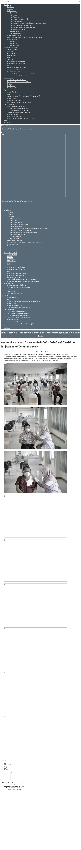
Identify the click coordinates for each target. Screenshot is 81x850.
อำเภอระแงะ (13, 41)
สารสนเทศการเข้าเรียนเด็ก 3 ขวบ (16, 61)
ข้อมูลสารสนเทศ (8, 78)
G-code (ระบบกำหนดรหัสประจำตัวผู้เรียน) (18, 112)
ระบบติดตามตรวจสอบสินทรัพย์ (15, 69)
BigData (9, 84)
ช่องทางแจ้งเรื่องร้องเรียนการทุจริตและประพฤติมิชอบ (22, 74)
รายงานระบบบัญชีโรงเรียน (14, 116)
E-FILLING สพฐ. (11, 55)
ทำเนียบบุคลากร (11, 11)
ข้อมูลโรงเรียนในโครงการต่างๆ (16, 88)
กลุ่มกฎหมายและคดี (15, 33)
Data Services (11, 86)
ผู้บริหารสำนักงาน (15, 13)
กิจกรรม (44, 351)
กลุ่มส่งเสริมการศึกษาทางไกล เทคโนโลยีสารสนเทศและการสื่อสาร (28, 23)
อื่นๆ (48, 351)
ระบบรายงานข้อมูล (9, 104)
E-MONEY (10, 51)
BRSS (9, 65)
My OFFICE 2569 (12, 49)
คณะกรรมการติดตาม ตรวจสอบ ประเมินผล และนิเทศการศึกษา (24, 37)
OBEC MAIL (10, 59)
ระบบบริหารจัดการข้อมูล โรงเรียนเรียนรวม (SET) (20, 118)
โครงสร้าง (10, 9)
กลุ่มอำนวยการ (14, 15)
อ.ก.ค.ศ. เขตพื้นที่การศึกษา (14, 35)
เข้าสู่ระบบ (7, 122)
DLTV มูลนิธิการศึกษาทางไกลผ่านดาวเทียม (19, 102)
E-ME (8, 57)
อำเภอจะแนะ (13, 43)
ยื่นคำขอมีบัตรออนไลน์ (13, 71)
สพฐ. (8, 94)
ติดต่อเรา (6, 120)
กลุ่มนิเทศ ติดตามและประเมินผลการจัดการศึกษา (23, 27)
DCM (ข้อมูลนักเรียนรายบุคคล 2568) (17, 106)
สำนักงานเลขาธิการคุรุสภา (14, 100)
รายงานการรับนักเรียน (13, 114)
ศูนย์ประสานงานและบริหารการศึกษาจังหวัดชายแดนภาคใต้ (23, 96)
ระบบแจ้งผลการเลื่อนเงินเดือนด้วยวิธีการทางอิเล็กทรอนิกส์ (23, 76)
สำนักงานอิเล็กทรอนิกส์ (10, 47)
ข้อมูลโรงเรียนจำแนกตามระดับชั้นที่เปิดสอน (19, 82)
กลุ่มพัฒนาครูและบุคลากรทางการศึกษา (21, 25)
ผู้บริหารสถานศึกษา (12, 39)
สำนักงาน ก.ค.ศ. (11, 98)
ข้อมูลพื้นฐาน (7, 5)
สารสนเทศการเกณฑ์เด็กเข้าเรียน (16, 63)
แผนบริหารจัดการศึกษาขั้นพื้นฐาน (16, 80)
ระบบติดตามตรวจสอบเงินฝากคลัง (16, 67)
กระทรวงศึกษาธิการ (12, 92)
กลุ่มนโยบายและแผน (16, 17)
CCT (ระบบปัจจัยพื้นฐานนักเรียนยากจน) (18, 110)
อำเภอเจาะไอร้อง (15, 45)
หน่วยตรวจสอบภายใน (16, 31)
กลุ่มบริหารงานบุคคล (16, 21)
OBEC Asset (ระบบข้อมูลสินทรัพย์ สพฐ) (18, 108)
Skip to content (5, 1)
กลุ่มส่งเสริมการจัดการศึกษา (18, 29)
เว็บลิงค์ (6, 90)
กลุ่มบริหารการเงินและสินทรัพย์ (19, 19)
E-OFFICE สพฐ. (11, 53)
